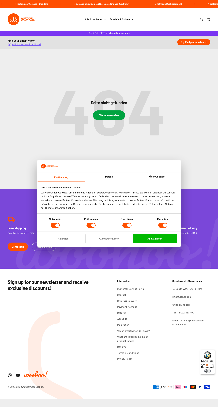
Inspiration (123, 324)
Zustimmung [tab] (61, 177)
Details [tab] (109, 176)
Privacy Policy (124, 358)
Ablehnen (63, 238)
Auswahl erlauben (109, 238)
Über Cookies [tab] (157, 176)
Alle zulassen (154, 238)
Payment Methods (127, 306)
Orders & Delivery (127, 300)
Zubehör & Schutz (120, 19)
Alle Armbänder (94, 19)
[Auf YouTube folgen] (18, 375)
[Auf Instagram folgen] (10, 375)
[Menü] (213, 351)
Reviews (122, 346)
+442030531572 (185, 312)
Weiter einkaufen (109, 115)
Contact (121, 294)
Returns (121, 312)
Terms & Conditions (128, 352)
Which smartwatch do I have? (26, 44)
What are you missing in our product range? (132, 338)
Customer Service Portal (130, 288)
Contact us (18, 246)
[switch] (91, 225)
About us (122, 318)
